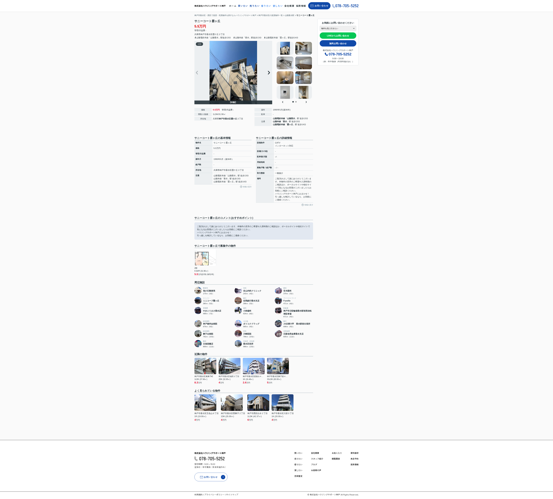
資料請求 (355, 452)
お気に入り (337, 452)
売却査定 (298, 476)
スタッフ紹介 (317, 458)
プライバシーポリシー (214, 494)
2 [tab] (296, 102)
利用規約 (198, 494)
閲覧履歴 (336, 458)
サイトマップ (232, 494)
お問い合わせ (321, 5)
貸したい (278, 5)
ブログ (314, 464)
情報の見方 (247, 187)
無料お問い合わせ (338, 43)
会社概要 (289, 5)
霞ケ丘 (216, 34)
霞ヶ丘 (290, 124)
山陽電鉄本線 (279, 118)
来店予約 (355, 458)
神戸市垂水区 (206, 34)
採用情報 (301, 5)
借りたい (266, 5)
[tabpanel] (294, 70)
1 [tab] (293, 102)
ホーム (233, 5)
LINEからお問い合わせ (338, 35)
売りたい (255, 5)
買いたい (243, 5)
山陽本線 (277, 121)
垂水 (285, 121)
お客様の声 (316, 470)
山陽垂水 (291, 118)
